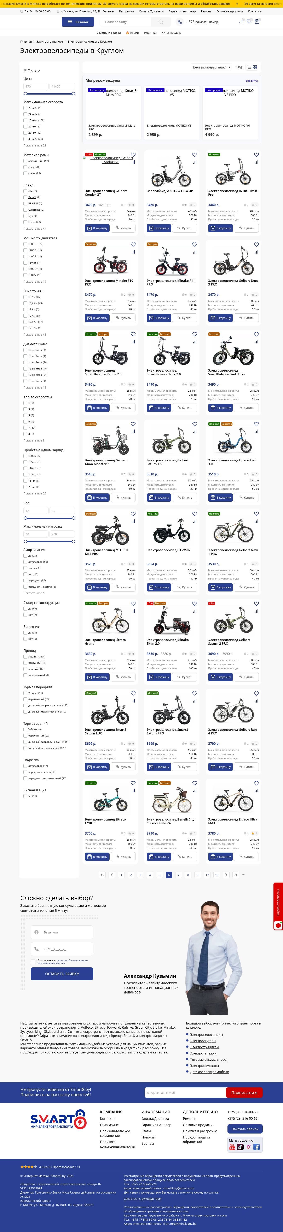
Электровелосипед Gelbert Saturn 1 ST (168, 462)
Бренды (148, 1143)
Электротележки (203, 1053)
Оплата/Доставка (151, 11)
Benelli (32, 197)
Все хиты (252, 81)
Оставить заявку (62, 973)
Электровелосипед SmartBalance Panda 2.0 (103, 372)
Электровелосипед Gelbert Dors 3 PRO (233, 282)
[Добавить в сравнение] (133, 163)
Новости (148, 1137)
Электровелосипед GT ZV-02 (169, 550)
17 (207, 875)
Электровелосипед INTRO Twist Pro (232, 193)
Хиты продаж (171, 33)
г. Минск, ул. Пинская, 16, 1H (81, 11)
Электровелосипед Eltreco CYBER (105, 821)
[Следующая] (226, 875)
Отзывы (108, 11)
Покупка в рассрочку (200, 1131)
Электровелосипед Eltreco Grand (105, 641)
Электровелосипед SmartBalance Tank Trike (226, 372)
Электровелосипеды (206, 1034)
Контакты (255, 11)
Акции (134, 33)
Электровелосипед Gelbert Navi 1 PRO (233, 552)
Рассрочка (126, 11)
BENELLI (33, 203)
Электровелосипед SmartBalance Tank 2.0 (164, 372)
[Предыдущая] (112, 875)
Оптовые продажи (229, 11)
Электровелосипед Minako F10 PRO (109, 282)
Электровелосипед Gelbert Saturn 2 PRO (229, 641)
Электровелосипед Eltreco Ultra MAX (232, 821)
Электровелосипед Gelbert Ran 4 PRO (232, 731)
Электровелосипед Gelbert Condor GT (106, 193)
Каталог (82, 22)
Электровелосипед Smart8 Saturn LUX (105, 731)
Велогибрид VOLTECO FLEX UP (170, 191)
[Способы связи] (179, 22)
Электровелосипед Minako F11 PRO (171, 282)
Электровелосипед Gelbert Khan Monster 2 (106, 462)
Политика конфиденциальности (117, 1144)
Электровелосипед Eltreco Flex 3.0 (232, 462)
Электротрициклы (204, 1047)
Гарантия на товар (182, 11)
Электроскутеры (203, 1041)
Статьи (147, 1131)
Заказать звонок (245, 1128)
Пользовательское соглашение (115, 1133)
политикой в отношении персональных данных (62, 961)
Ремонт (206, 11)
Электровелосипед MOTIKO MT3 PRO (106, 552)
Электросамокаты (204, 1065)
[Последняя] (235, 875)
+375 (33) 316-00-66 (242, 1112)
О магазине (109, 1125)
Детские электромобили (209, 1072)
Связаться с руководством (142, 1199)
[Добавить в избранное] (133, 156)
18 (216, 875)
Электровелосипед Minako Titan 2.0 (168, 641)
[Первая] (102, 875)
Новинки (150, 33)
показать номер (206, 22)
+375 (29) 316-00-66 (242, 1118)
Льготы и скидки (109, 33)
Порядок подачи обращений (196, 1139)
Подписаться (244, 1092)
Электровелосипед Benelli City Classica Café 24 (170, 821)
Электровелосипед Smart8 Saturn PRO (167, 731)
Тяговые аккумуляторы (208, 1059)
